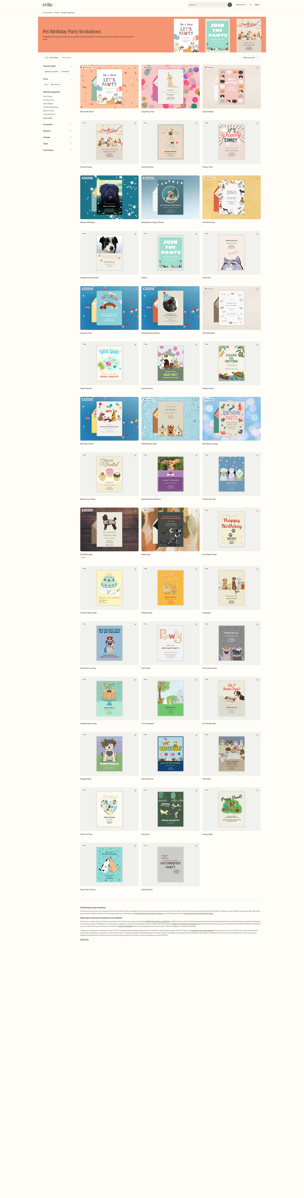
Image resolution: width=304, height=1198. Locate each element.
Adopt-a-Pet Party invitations (184, 924)
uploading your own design (202, 930)
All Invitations (48, 13)
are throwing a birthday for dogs (148, 913)
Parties (57, 13)
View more (47, 118)
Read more (84, 939)
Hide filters (54, 57)
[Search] (230, 5)
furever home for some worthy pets (198, 913)
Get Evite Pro (241, 5)
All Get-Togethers (68, 13)
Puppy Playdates (125, 926)
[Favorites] (250, 5)
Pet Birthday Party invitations (157, 921)
